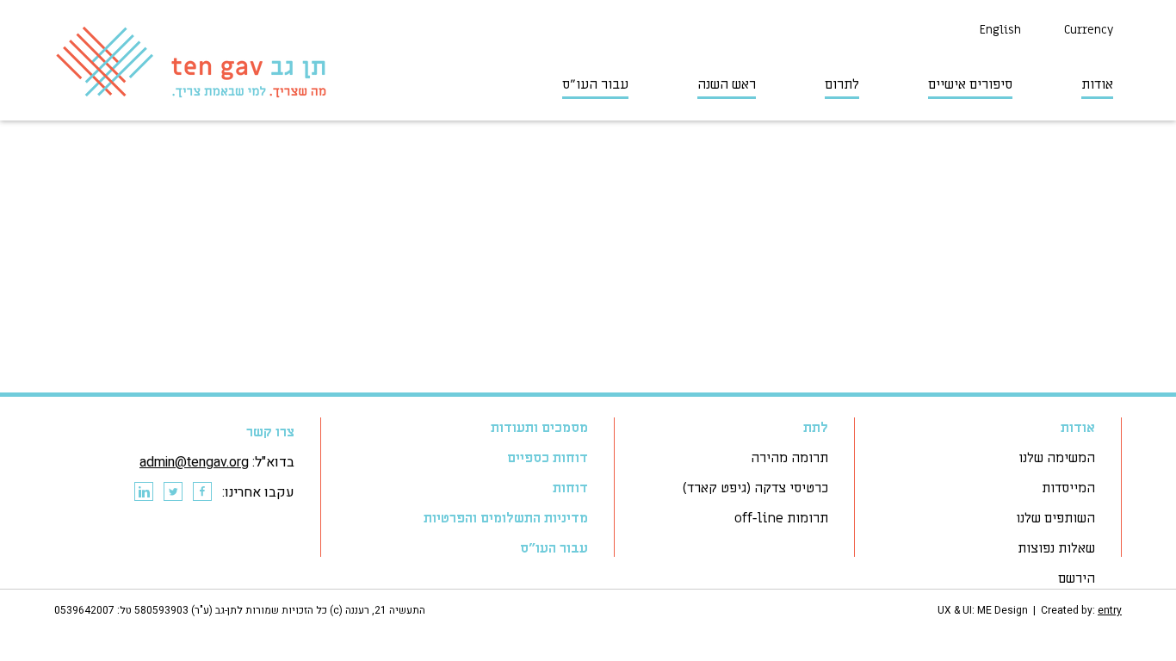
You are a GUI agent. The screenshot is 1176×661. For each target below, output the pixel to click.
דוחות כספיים (547, 457)
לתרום (842, 84)
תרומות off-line (781, 518)
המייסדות (1068, 488)
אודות (1097, 84)
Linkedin (142, 492)
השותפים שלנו (1055, 518)
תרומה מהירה (789, 457)
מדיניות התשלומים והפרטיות (506, 518)
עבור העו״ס (595, 84)
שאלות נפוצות (1056, 548)
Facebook (201, 492)
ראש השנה (726, 84)
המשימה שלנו (1056, 457)
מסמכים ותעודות (539, 427)
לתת (815, 427)
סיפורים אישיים (970, 84)
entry (1110, 610)
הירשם (1076, 578)
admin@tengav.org (194, 462)
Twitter (172, 492)
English (1000, 30)
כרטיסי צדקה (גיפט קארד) (755, 488)
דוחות (570, 488)
